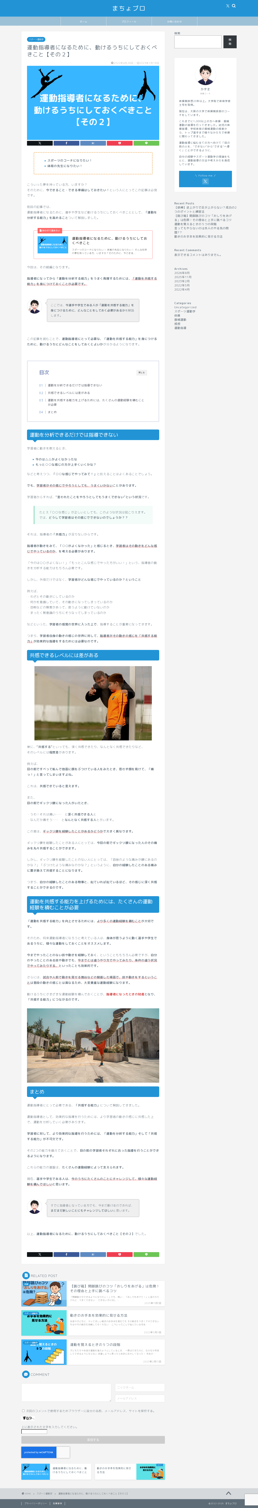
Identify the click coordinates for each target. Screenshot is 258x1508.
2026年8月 (182, 273)
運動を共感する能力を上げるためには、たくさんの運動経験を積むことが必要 (96, 402)
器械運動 (180, 320)
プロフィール (129, 21)
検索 (177, 33)
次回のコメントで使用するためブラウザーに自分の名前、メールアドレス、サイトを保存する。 (91, 1411)
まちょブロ (129, 8)
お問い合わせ (174, 21)
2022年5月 (182, 285)
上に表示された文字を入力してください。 (50, 1427)
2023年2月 (182, 281)
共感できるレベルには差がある (69, 393)
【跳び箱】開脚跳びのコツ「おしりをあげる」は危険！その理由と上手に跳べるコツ (203, 218)
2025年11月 (183, 277)
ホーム (83, 21)
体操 (177, 316)
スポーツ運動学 (36, 39)
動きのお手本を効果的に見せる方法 (198, 237)
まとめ (52, 412)
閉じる (142, 372)
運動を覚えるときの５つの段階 (195, 224)
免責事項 (57, 1503)
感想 (177, 324)
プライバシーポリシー (35, 1503)
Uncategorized (185, 307)
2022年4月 (182, 289)
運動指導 (180, 328)
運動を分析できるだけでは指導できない (75, 385)
